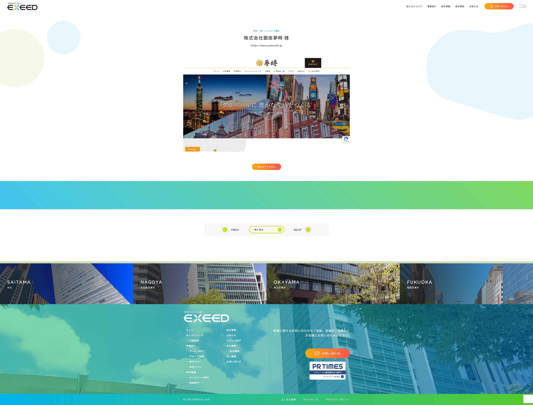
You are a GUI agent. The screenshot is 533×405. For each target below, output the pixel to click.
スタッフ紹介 (234, 340)
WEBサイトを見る (266, 166)
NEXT (298, 230)
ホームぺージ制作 (199, 377)
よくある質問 (288, 399)
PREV (235, 230)
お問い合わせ (501, 6)
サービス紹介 (196, 351)
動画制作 (194, 382)
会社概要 (231, 345)
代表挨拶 (194, 340)
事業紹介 (431, 6)
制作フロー (195, 361)
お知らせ (473, 6)
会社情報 (234, 351)
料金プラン (195, 367)
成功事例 (459, 6)
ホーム (190, 330)
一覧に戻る (258, 229)
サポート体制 (196, 356)
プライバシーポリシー (337, 399)
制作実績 (445, 6)
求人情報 (231, 356)
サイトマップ (310, 399)
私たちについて (414, 6)
